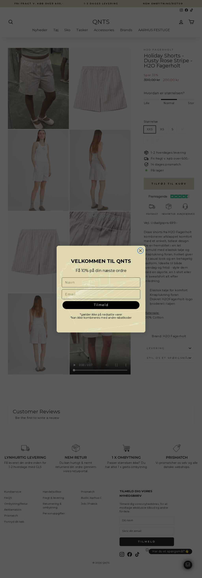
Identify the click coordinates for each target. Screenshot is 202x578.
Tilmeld (101, 305)
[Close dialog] (140, 251)
